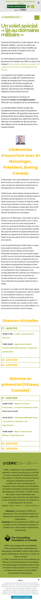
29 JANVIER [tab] (9, 365)
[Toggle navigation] (36, 17)
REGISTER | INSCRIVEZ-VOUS (16, 6)
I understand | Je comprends (21, 597)
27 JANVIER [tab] (9, 328)
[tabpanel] (20, 344)
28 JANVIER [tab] (9, 360)
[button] (20, 6)
